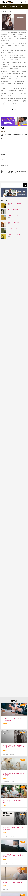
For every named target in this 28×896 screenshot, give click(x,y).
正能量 (4, 11)
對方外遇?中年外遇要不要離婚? (14, 203)
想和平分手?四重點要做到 (13, 222)
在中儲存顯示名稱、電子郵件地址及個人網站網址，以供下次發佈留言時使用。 (13, 172)
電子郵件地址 (4, 159)
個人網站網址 (4, 165)
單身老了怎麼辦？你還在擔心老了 (13, 882)
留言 (2, 138)
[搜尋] (25, 185)
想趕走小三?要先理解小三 (13, 209)
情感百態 (9, 11)
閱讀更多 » (9, 204)
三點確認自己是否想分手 (13, 228)
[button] (21, 2)
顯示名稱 (3, 154)
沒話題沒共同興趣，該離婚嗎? (14, 235)
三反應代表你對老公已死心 (13, 215)
